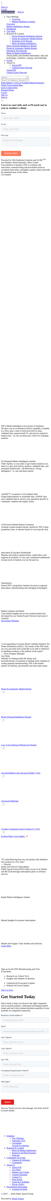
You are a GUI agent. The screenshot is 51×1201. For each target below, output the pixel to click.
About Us (11, 1165)
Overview (16, 19)
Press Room (17, 1179)
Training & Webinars (21, 1160)
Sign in (21, 12)
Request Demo (7, 90)
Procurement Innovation (17, 1187)
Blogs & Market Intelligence (24, 43)
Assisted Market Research (33, 83)
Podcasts (15, 1155)
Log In (4, 9)
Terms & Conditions (20, 1182)
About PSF (17, 65)
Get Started (6, 174)
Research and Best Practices (24, 1153)
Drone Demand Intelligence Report (27, 36)
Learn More (6, 946)
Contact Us (17, 1177)
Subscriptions (7, 83)
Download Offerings (10, 621)
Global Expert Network (22, 68)
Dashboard (11, 29)
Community (17, 1162)
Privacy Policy (18, 1184)
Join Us (4, 7)
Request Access (8, 12)
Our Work (11, 31)
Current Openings (19, 1175)
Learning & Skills (19, 1189)
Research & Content (15, 1148)
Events (9, 60)
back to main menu (9, 87)
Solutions (11, 1136)
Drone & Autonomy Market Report (27, 38)
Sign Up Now (7, 990)
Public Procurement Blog (12, 85)
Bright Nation (18, 1198)
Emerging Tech (18, 1141)
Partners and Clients (20, 1172)
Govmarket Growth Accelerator (20, 1144)
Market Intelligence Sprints (23, 21)
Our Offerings (18, 1138)
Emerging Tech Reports (22, 41)
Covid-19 (17, 83)
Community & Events (16, 1158)
